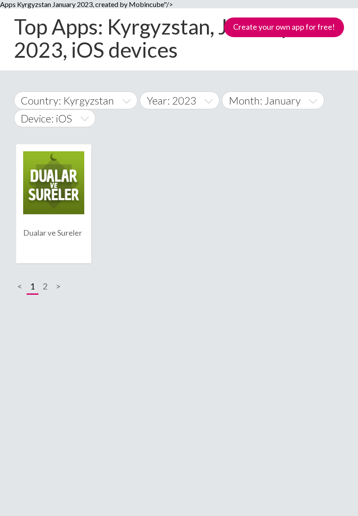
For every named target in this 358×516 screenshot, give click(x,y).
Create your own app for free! (284, 26)
